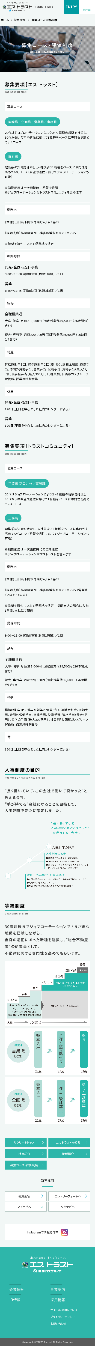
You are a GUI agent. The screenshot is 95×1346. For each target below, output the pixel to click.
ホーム (5, 20)
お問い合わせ (58, 1323)
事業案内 (57, 1289)
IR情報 (15, 1299)
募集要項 (24, 1196)
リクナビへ (68, 1207)
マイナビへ (24, 1207)
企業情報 (16, 1289)
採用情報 (19, 20)
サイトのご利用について (63, 1309)
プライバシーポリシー (62, 1316)
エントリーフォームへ (68, 1196)
